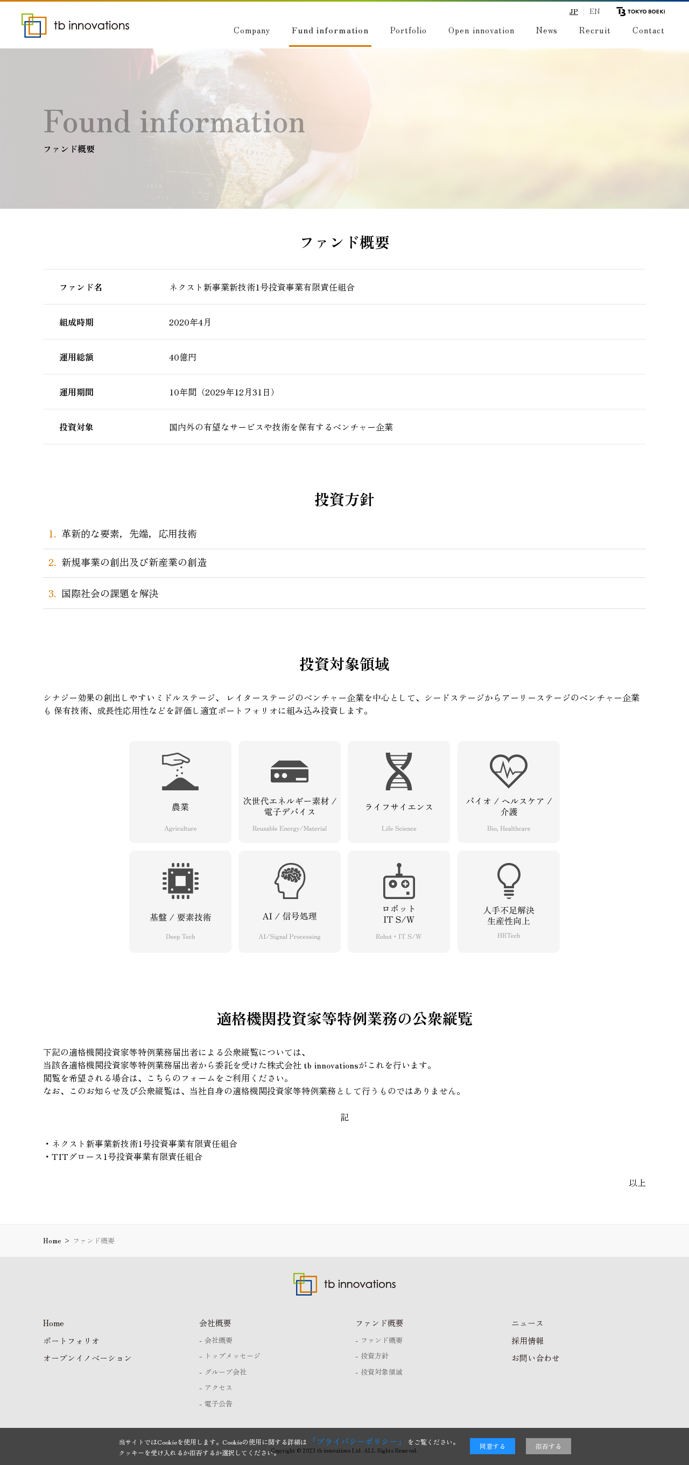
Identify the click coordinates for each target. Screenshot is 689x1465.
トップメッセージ (233, 1355)
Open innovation (481, 30)
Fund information (330, 30)
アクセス (219, 1387)
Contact (648, 30)
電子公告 (219, 1403)
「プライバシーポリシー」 (356, 1441)
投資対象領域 (382, 1372)
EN (594, 11)
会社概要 (215, 1322)
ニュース (527, 1322)
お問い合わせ (535, 1357)
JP (574, 11)
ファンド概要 (379, 1322)
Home (53, 1322)
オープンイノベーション (87, 1357)
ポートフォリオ (71, 1340)
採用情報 (527, 1340)
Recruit (594, 30)
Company (252, 30)
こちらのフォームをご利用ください (215, 1077)
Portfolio (408, 30)
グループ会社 (226, 1372)
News (547, 30)
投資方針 (375, 1355)
